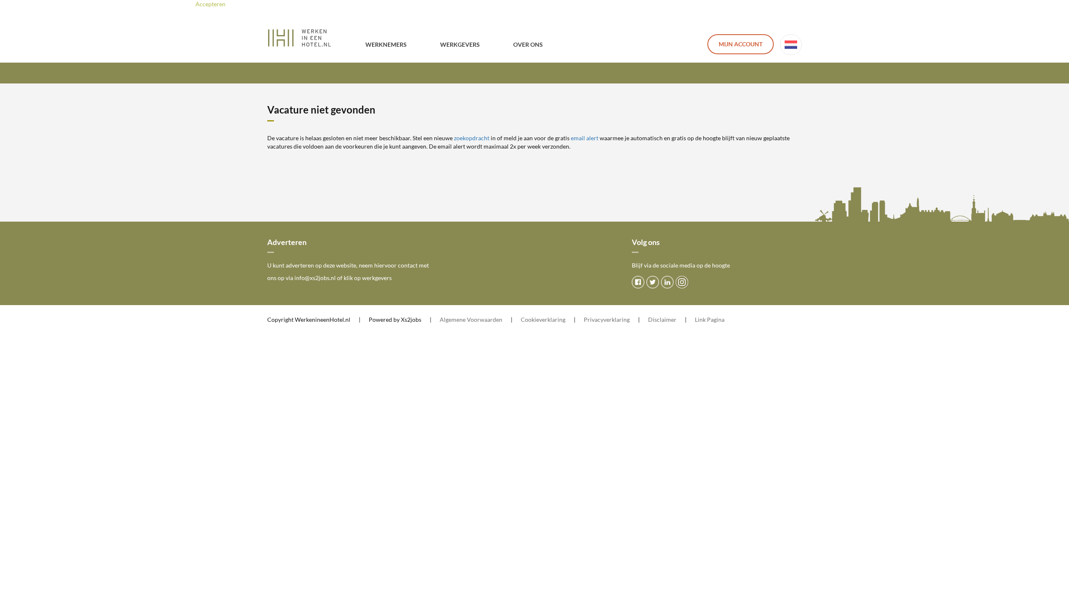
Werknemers (386, 44)
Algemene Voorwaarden (471, 319)
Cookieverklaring (543, 319)
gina (719, 319)
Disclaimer (662, 319)
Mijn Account (740, 44)
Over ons (528, 44)
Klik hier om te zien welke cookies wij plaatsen (319, 4)
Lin (699, 319)
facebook (638, 282)
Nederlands (791, 44)
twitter (652, 282)
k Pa (708, 319)
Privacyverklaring (607, 319)
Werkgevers (460, 44)
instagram (682, 282)
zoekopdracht (471, 137)
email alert (584, 137)
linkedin (667, 282)
